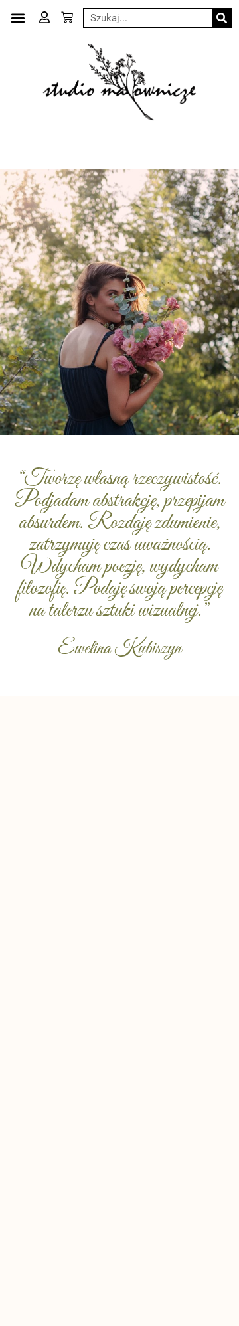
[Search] (222, 18)
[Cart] (67, 17)
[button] (18, 18)
